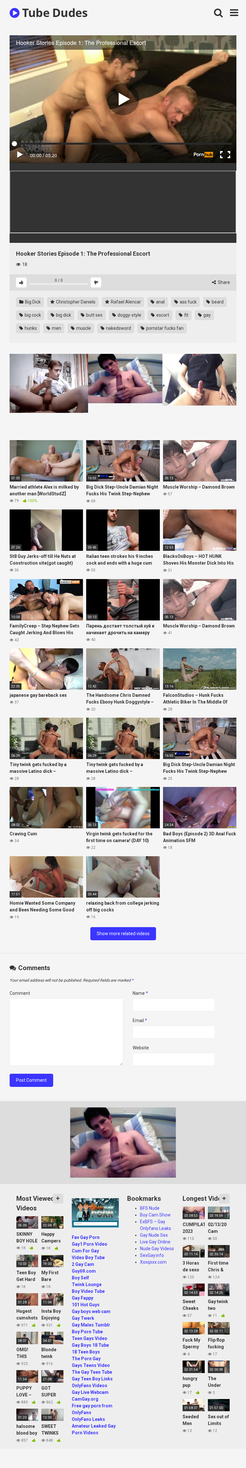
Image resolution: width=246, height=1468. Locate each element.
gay (206, 315)
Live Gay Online (155, 1241)
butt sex (93, 315)
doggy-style (129, 315)
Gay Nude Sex (154, 1235)
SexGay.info (152, 1255)
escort (162, 315)
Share (223, 282)
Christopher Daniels (75, 301)
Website (141, 1047)
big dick (63, 315)
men (56, 328)
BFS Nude (150, 1208)
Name (140, 993)
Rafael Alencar (125, 301)
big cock (32, 315)
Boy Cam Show (155, 1214)
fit (185, 315)
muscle (83, 328)
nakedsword (118, 328)
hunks (30, 328)
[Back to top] (224, 1448)
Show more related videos (123, 933)
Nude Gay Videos (157, 1248)
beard (217, 301)
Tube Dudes (53, 13)
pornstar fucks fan (164, 328)
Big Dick (32, 301)
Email (140, 1020)
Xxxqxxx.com (153, 1262)
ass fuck (188, 301)
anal (160, 301)
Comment (20, 993)
